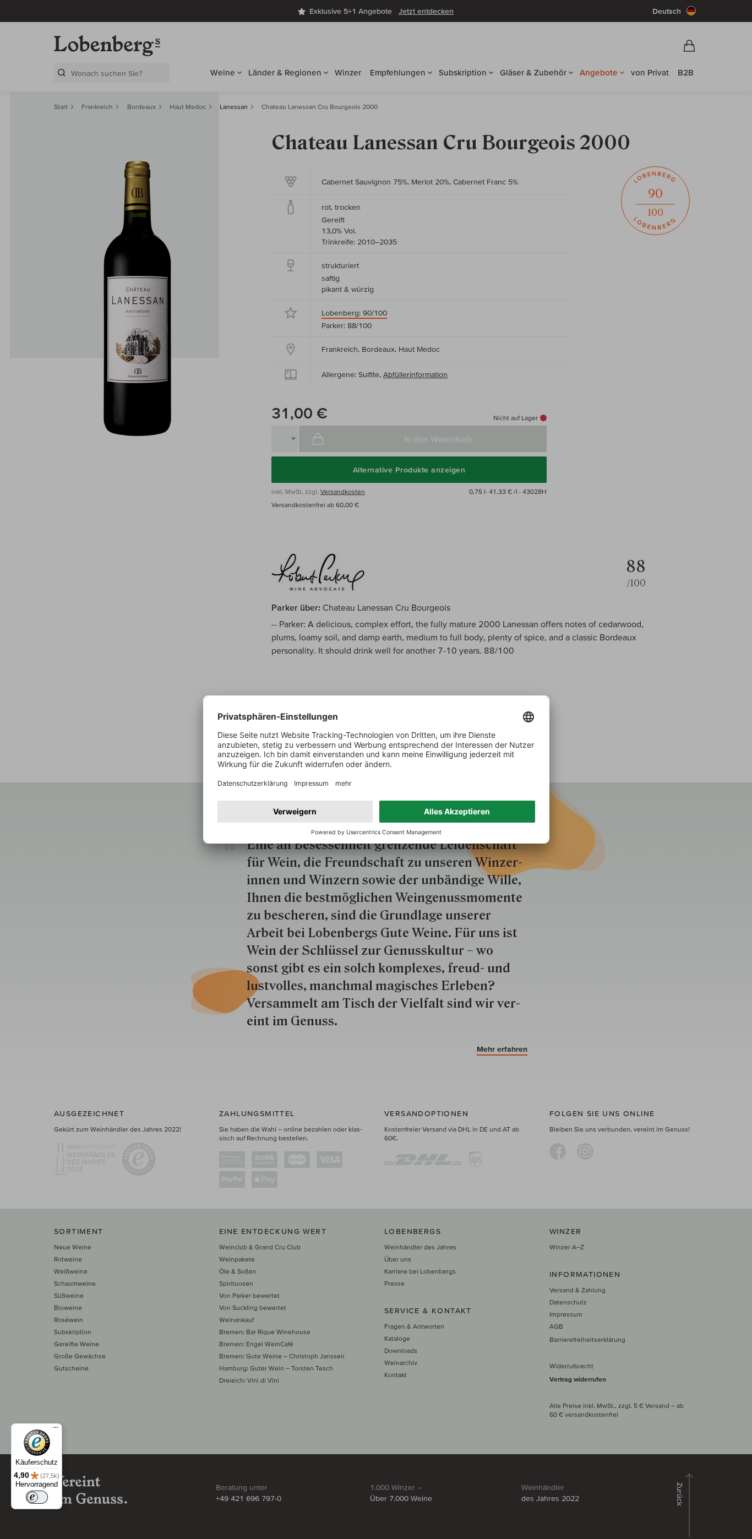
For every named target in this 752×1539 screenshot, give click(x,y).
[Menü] (55, 1430)
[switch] (37, 1497)
